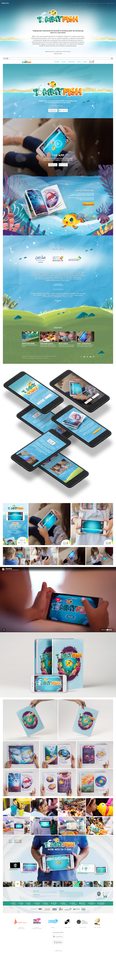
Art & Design (73, 3)
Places (79, 3)
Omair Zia (5, 3)
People (84, 3)
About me (103, 3)
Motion (89, 3)
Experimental (96, 3)
